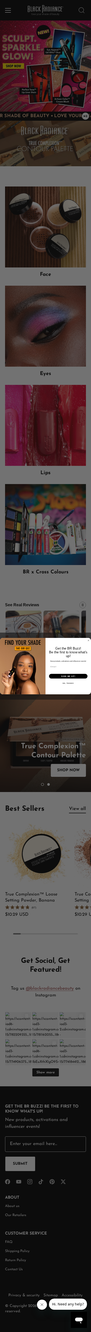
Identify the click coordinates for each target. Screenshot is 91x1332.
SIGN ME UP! (68, 676)
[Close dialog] (88, 640)
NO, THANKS (68, 683)
